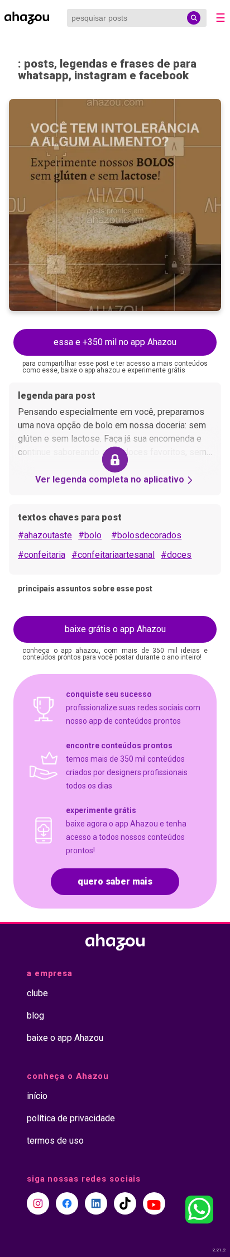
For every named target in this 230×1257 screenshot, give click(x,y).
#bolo (90, 535)
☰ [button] (220, 18)
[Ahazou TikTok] (125, 1203)
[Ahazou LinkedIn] (96, 1203)
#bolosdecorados (146, 535)
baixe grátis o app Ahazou (115, 629)
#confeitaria (41, 554)
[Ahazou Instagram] (38, 1203)
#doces (176, 554)
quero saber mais (115, 881)
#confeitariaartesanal (113, 554)
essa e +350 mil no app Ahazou (115, 342)
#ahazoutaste (45, 535)
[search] (193, 18)
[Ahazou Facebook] (67, 1203)
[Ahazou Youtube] (154, 1203)
